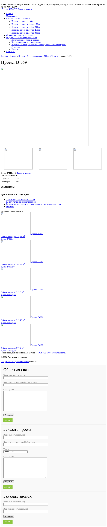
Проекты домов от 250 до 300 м (26, 33)
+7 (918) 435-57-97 (9, 9)
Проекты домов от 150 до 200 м (26, 27)
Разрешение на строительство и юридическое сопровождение (38, 44)
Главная (9, 13)
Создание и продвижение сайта (15, 361)
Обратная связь (59, 353)
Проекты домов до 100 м (22, 21)
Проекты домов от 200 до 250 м (26, 30)
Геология (15, 47)
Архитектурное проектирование (25, 40)
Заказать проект (24, 173)
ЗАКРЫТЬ (7, 420)
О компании (11, 16)
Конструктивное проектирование (26, 42)
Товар (6, 449)
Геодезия (15, 49)
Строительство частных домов (20, 35)
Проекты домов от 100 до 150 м (26, 24)
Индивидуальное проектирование (21, 37)
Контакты (10, 51)
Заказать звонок (25, 9)
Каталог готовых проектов (18, 18)
